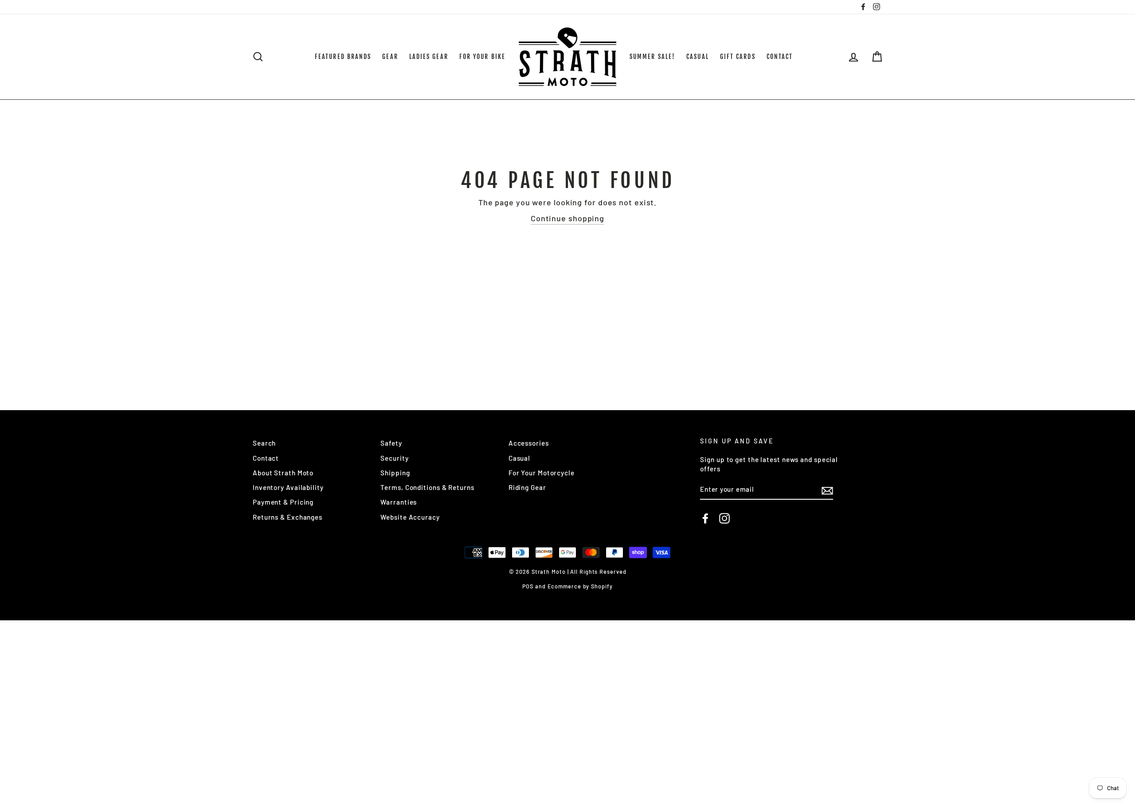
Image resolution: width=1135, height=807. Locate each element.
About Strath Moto (283, 473)
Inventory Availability (288, 487)
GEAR (390, 56)
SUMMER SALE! (652, 56)
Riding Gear (527, 487)
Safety (391, 443)
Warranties (398, 502)
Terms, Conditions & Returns (427, 487)
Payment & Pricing (283, 502)
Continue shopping (567, 218)
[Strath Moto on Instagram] (724, 518)
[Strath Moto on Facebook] (705, 518)
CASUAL (697, 56)
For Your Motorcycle (542, 473)
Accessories (529, 443)
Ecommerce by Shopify (580, 586)
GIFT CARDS (737, 56)
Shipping (395, 473)
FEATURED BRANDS (343, 56)
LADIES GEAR (428, 56)
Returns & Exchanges (287, 517)
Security (394, 458)
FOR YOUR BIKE (482, 56)
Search (264, 443)
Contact (266, 458)
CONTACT (780, 56)
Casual (519, 458)
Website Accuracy (409, 517)
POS (527, 586)
